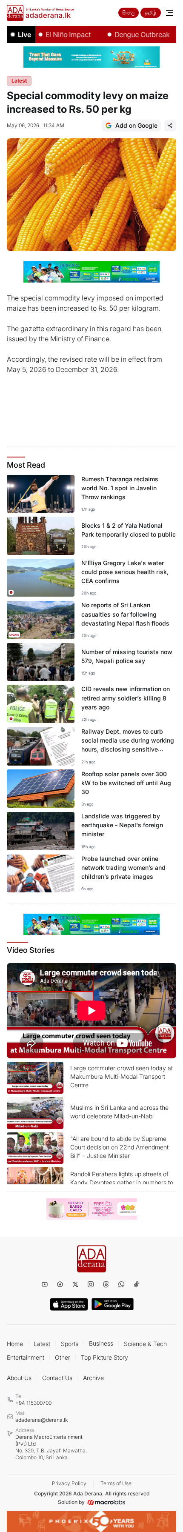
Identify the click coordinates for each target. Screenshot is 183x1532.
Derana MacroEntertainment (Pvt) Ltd (51, 1447)
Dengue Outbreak (130, 34)
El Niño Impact (56, 34)
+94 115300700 (33, 1403)
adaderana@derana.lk (41, 1420)
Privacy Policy (69, 1483)
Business (101, 1343)
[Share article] (170, 125)
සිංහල (128, 12)
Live (24, 34)
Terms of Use (116, 1483)
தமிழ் (150, 12)
